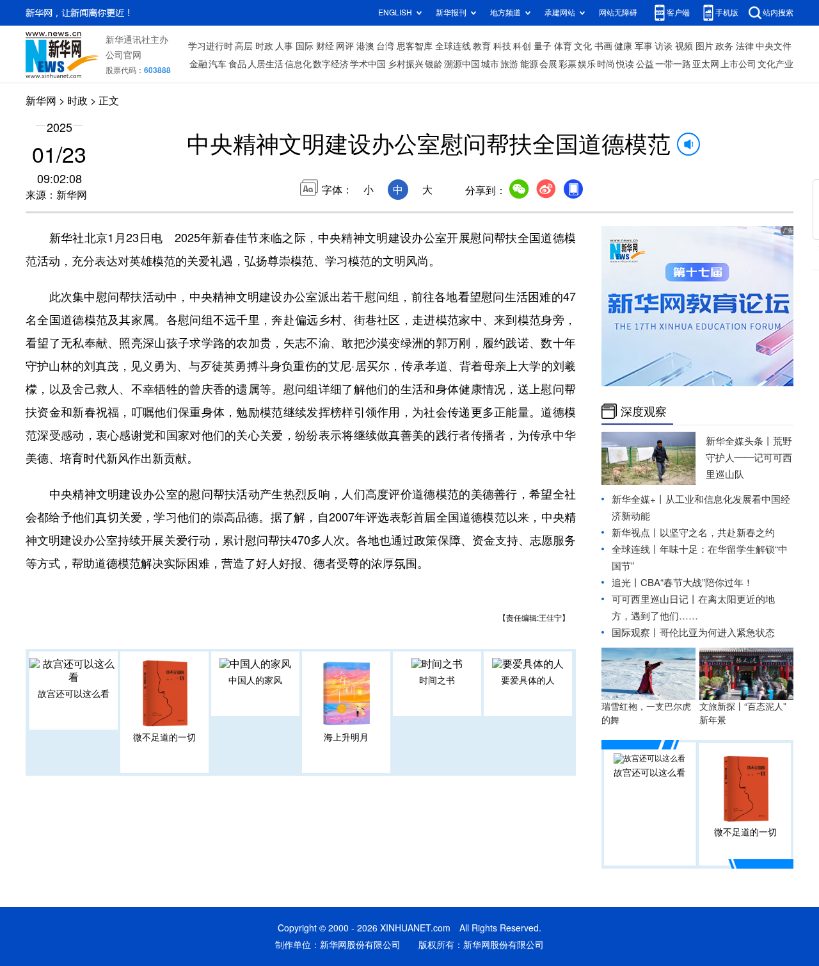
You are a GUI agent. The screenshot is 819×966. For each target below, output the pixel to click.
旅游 (509, 64)
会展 (548, 64)
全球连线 (453, 46)
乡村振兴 (406, 64)
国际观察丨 (636, 632)
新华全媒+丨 (638, 499)
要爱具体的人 (528, 680)
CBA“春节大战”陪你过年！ (696, 582)
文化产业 (775, 64)
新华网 (41, 100)
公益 (645, 64)
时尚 (606, 64)
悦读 (625, 64)
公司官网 (123, 55)
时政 (264, 46)
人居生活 (265, 64)
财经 (325, 46)
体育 (563, 46)
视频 (684, 46)
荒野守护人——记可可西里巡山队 (749, 457)
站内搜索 (778, 12)
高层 (244, 46)
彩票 (567, 64)
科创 (522, 46)
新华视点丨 (636, 532)
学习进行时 (210, 46)
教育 (482, 46)
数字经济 (331, 64)
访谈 (663, 46)
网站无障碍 (618, 12)
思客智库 (415, 46)
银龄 (434, 64)
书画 (603, 46)
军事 (644, 46)
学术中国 (368, 64)
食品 (237, 64)
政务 (724, 46)
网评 (345, 46)
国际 (305, 46)
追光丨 (626, 582)
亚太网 (705, 64)
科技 (502, 46)
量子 (543, 46)
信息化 (298, 64)
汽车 (218, 64)
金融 (198, 64)
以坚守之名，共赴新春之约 (717, 532)
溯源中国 (462, 64)
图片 (704, 46)
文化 (583, 46)
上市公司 (738, 64)
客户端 (678, 12)
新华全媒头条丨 (739, 441)
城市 (490, 64)
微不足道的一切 (164, 737)
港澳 (365, 46)
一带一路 (673, 64)
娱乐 (587, 64)
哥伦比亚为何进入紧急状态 (717, 632)
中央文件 (773, 46)
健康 (623, 46)
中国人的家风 (255, 680)
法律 (745, 46)
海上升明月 (346, 737)
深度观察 (644, 411)
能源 (529, 64)
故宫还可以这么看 (73, 693)
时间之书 (437, 680)
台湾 (385, 46)
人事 (284, 46)
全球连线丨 (636, 549)
